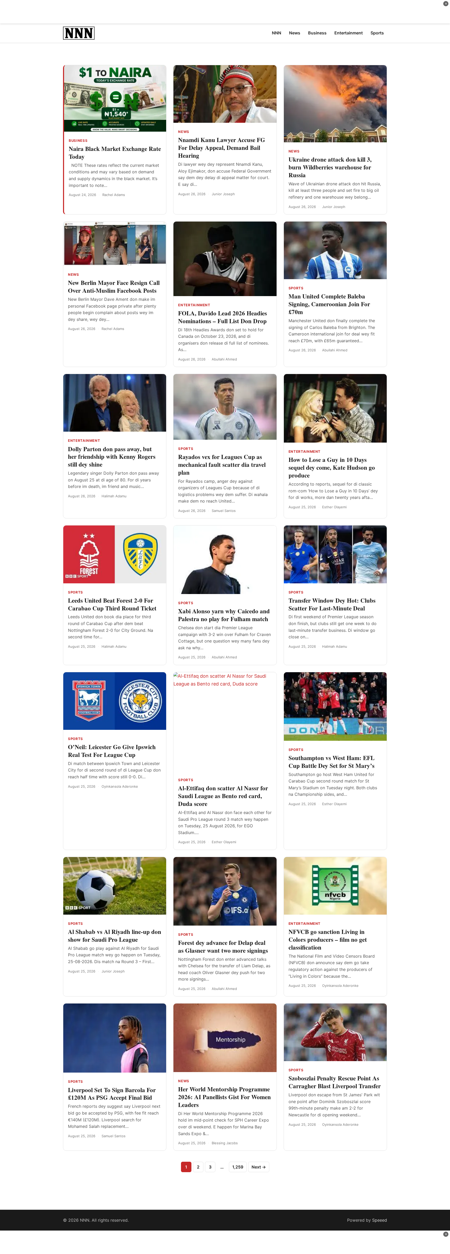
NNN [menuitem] (276, 32)
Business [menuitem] (317, 32)
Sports (296, 288)
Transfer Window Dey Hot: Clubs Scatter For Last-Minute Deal (332, 604)
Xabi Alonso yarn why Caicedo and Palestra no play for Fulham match (224, 615)
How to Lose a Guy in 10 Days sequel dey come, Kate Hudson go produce (332, 467)
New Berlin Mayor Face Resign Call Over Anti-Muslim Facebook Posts (114, 286)
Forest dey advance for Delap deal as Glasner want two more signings (223, 946)
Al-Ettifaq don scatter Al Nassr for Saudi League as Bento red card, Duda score (223, 796)
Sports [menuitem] (377, 32)
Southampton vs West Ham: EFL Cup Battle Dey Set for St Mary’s (331, 761)
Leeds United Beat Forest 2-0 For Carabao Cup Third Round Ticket (112, 604)
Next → (259, 1167)
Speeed (379, 1220)
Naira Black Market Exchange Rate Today (115, 152)
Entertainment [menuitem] (348, 32)
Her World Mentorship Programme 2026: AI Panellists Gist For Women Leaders (224, 1097)
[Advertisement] (225, 11)
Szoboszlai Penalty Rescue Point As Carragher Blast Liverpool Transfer (335, 1082)
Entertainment (194, 305)
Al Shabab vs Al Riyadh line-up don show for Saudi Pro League (114, 935)
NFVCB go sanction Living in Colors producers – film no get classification (328, 939)
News (183, 132)
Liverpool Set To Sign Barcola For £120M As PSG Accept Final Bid (112, 1093)
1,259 (237, 1167)
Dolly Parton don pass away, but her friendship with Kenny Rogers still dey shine (111, 456)
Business (78, 140)
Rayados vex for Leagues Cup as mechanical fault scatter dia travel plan (222, 464)
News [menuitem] (294, 32)
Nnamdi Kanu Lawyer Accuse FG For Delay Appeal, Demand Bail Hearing (221, 147)
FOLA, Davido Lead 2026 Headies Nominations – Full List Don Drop (222, 317)
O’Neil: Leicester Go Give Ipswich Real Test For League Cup (112, 750)
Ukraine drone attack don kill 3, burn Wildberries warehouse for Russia (330, 167)
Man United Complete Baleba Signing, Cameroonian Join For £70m (329, 304)
